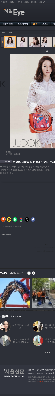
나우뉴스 (19, 2)
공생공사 (34, 2)
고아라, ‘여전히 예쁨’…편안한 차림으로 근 (20, 342)
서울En (26, 2)
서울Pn (11, 2)
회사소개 (31, 373)
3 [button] (49, 352)
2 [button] (47, 352)
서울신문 (4, 2)
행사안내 (49, 373)
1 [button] (45, 352)
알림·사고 (40, 373)
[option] (25, 292)
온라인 (49, 370)
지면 (45, 370)
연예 (3, 32)
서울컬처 (42, 2)
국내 (10, 32)
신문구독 (31, 370)
